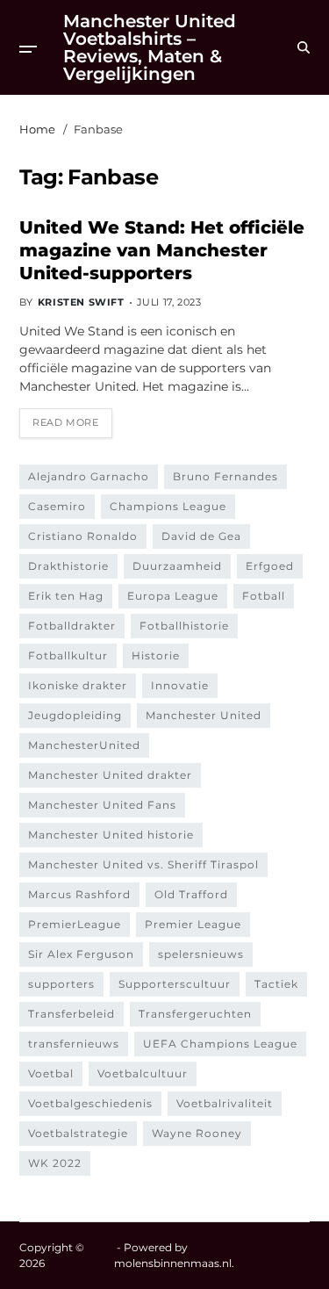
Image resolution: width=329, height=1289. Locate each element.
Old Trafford (191, 894)
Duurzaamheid (177, 565)
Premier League (193, 924)
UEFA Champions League (220, 1043)
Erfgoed (270, 565)
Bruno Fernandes (225, 476)
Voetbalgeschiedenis (90, 1103)
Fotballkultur (68, 655)
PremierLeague (74, 924)
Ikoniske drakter (77, 685)
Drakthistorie (68, 565)
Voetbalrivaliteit (224, 1103)
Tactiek (276, 983)
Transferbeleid (71, 1013)
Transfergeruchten (195, 1013)
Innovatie (180, 685)
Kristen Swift (81, 302)
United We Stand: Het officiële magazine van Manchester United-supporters (161, 250)
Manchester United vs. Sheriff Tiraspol (143, 864)
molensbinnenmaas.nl (173, 1263)
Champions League (168, 506)
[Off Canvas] (28, 49)
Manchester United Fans (102, 804)
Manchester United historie (111, 834)
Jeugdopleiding (75, 715)
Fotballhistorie (184, 625)
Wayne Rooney (197, 1133)
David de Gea (201, 536)
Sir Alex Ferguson (81, 954)
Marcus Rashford (79, 894)
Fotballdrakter (72, 625)
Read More (65, 422)
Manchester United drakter (110, 774)
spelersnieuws (201, 954)
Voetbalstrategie (78, 1133)
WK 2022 (55, 1163)
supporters (61, 983)
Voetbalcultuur (142, 1073)
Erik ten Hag (66, 595)
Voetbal (51, 1073)
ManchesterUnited (84, 745)
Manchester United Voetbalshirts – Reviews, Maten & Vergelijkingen (149, 47)
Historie (156, 655)
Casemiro (57, 506)
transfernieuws (73, 1043)
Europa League (172, 595)
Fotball (263, 595)
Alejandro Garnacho (88, 476)
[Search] (303, 47)
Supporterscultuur (174, 983)
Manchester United (203, 715)
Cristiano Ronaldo (83, 536)
